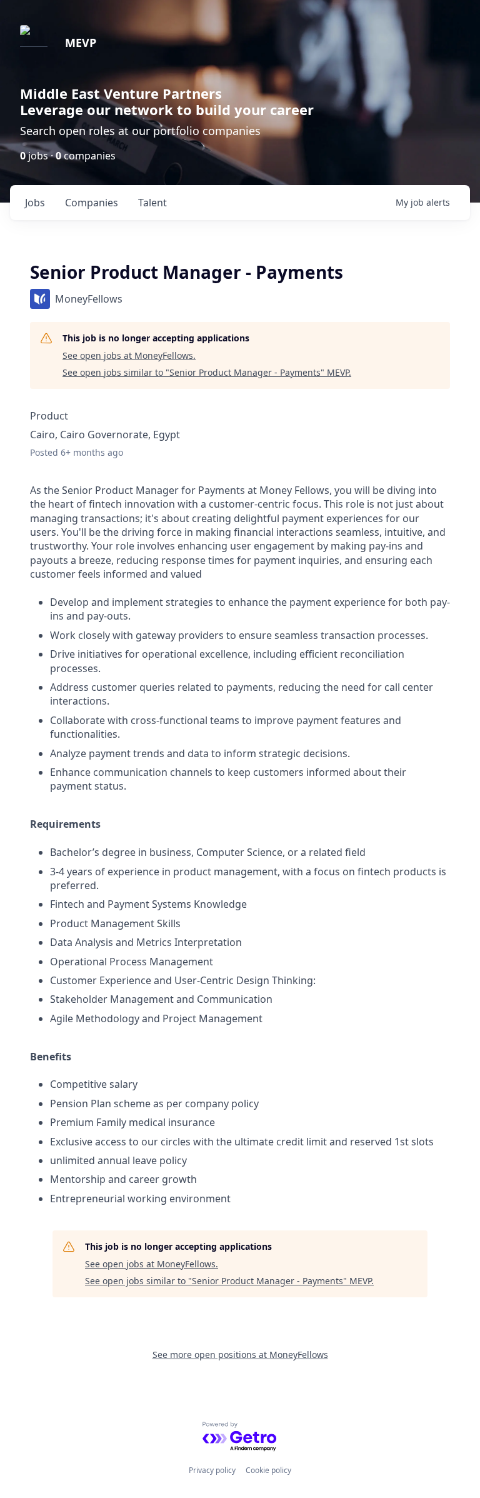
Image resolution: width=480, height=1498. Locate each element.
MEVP (80, 42)
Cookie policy (268, 1470)
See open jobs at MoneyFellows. (129, 355)
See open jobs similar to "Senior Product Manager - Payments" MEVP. (206, 372)
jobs (35, 202)
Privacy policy (212, 1470)
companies (91, 202)
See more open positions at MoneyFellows (240, 1354)
